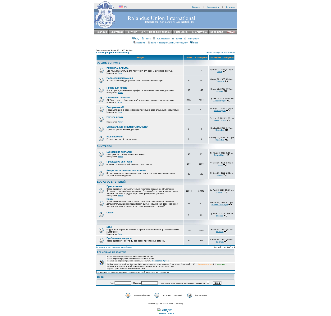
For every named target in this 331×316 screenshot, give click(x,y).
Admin (120, 73)
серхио (219, 91)
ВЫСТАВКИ (104, 146)
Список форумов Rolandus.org (112, 52)
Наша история (115, 136)
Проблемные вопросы (119, 238)
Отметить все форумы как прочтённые (114, 247)
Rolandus (219, 130)
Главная (196, 7)
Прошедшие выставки (119, 161)
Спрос (110, 212)
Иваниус (220, 231)
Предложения (114, 186)
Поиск (148, 39)
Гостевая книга (115, 117)
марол (220, 175)
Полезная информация (120, 78)
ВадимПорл (219, 155)
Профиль (140, 43)
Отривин (220, 81)
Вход (195, 43)
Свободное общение (118, 97)
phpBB (159, 303)
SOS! (109, 227)
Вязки (110, 199)
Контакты (230, 7)
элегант (219, 192)
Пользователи (163, 39)
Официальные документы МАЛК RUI (127, 127)
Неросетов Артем (160, 261)
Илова (220, 165)
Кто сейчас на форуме (111, 252)
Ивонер (219, 216)
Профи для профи (117, 88)
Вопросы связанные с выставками (126, 170)
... (98, 222)
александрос (220, 110)
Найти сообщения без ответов (220, 52)
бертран (220, 241)
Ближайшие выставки (119, 152)
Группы (178, 39)
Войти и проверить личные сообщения (169, 43)
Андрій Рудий (219, 101)
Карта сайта (213, 7)
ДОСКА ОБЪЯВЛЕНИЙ (111, 181)
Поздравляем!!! (116, 107)
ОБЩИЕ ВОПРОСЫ (109, 62)
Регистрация (193, 39)
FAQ (137, 39)
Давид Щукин (220, 120)
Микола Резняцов (219, 205)
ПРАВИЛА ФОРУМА (118, 68)
